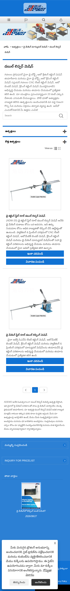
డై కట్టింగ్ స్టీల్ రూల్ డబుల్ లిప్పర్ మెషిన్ (25, 215)
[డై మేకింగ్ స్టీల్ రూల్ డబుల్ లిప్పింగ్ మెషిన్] (35, 303)
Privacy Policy (61, 581)
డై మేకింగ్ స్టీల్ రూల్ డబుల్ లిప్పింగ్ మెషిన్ (26, 334)
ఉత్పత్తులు (16, 47)
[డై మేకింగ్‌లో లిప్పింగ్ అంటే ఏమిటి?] (31, 495)
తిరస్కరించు (19, 582)
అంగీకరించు (40, 582)
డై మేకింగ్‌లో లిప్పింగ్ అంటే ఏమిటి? (31, 511)
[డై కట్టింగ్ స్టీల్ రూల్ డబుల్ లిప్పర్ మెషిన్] (35, 184)
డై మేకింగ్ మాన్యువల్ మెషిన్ (35, 47)
